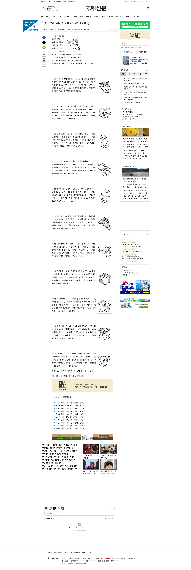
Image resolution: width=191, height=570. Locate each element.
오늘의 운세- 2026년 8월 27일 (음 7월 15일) (70, 402)
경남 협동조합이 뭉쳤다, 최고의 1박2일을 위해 (136, 179)
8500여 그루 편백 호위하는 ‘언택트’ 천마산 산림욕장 (137, 198)
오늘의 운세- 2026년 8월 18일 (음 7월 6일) (70, 420)
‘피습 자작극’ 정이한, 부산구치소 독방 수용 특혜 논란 (108, 472)
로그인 (124, 1)
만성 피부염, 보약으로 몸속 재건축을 (132, 251)
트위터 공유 (44, 43)
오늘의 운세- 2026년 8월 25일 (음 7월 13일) (70, 408)
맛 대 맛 (126, 126)
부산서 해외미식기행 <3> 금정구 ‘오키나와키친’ (136, 139)
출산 (136, 114)
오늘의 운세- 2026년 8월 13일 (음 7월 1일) (70, 425)
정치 (53, 16)
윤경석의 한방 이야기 (129, 261)
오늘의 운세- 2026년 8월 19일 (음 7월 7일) (70, 417)
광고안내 (77, 558)
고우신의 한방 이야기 (129, 249)
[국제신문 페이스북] (60, 376)
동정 (140, 114)
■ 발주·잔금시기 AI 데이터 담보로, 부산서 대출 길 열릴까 (60, 466)
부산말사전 (137, 16)
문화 (81, 16)
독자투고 (90, 558)
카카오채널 (58, 1)
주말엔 (88, 16)
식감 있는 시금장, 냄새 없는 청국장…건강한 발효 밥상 (138, 159)
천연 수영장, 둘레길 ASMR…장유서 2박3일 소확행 (137, 184)
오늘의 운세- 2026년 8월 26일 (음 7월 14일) (70, 405)
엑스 (51, 1)
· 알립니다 (125, 275)
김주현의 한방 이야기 (129, 254)
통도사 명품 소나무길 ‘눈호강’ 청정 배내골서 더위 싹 (137, 187)
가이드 (125, 119)
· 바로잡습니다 (126, 270)
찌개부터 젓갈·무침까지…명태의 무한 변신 (135, 156)
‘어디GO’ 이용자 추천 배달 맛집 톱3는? (134, 150)
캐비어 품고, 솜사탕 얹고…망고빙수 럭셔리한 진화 (137, 141)
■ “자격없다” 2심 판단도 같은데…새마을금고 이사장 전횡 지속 (61, 445)
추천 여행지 (128, 166)
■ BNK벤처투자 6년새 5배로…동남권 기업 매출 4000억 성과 (61, 469)
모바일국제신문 (131, 558)
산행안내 (124, 116)
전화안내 (71, 558)
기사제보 (97, 558)
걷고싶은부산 (68, 552)
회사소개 (64, 558)
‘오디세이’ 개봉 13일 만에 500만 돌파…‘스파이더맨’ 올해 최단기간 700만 (90, 473)
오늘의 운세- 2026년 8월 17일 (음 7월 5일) (70, 422)
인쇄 (44, 55)
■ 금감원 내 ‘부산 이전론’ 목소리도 (53, 463)
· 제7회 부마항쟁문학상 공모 (130, 273)
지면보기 (135, 1)
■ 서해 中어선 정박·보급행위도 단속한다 (55, 454)
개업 (130, 114)
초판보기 (141, 1)
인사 (123, 114)
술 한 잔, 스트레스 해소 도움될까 (131, 256)
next (149, 287)
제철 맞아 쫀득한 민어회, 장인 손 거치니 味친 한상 (137, 153)
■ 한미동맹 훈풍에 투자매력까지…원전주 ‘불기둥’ (57, 448)
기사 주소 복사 (44, 60)
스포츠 (96, 16)
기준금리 (133, 47)
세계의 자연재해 (125, 47)
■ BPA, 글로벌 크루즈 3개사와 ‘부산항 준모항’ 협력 (58, 457)
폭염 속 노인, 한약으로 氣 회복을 (131, 244)
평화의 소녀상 (141, 47)
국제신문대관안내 (86, 552)
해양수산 (67, 16)
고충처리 (123, 558)
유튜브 (65, 1)
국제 (75, 16)
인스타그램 (72, 1)
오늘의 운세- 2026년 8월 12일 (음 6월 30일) (70, 428)
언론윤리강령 (115, 558)
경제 (59, 16)
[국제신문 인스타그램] (75, 376)
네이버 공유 (44, 48)
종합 (123, 74)
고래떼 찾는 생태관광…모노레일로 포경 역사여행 (137, 193)
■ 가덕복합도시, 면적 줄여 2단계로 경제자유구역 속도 (59, 460)
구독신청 (147, 1)
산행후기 (130, 116)
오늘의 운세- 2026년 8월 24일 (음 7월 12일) (70, 411)
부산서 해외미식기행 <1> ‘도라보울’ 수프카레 (135, 147)
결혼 (133, 114)
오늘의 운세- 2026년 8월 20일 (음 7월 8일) (70, 414)
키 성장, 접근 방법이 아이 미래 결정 (132, 246)
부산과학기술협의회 (58, 552)
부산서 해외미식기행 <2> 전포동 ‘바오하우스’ (135, 144)
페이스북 (45, 1)
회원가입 (129, 1)
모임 (126, 114)
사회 (46, 16)
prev (121, 287)
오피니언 (127, 16)
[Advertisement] (97, 47)
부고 (143, 114)
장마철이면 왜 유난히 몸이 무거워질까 (132, 258)
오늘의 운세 (67, 397)
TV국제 (118, 16)
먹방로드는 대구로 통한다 (130, 181)
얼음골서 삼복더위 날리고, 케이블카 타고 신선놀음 (137, 190)
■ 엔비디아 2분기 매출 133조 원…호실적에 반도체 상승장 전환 (61, 451)
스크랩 (44, 65)
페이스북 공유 (44, 38)
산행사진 (137, 116)
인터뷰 (110, 16)
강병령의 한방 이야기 (129, 242)
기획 (103, 16)
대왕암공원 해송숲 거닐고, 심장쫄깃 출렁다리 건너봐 (137, 196)
